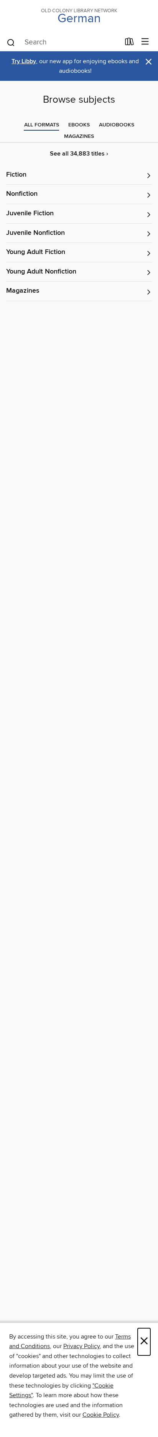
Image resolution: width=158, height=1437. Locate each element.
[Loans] (129, 43)
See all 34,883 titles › (79, 154)
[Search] (11, 42)
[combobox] (63, 42)
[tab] (42, 125)
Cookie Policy (100, 1415)
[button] (79, 175)
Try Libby (24, 61)
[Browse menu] (145, 42)
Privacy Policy (81, 1346)
